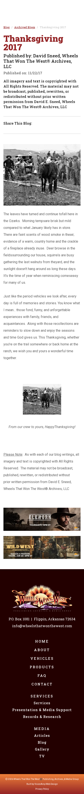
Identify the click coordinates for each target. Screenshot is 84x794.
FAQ (42, 675)
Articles (42, 735)
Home (42, 641)
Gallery (42, 749)
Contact (42, 684)
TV (42, 756)
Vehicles (42, 658)
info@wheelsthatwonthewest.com (42, 626)
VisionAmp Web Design (46, 784)
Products (42, 667)
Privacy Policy (42, 789)
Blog (42, 742)
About (42, 650)
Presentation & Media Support (42, 709)
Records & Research (42, 716)
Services (42, 696)
